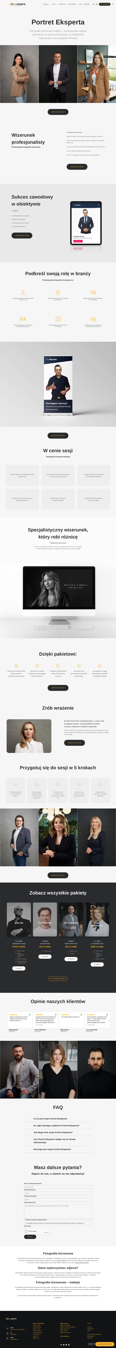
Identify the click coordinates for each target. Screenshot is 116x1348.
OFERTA (89, 1327)
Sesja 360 (35, 1336)
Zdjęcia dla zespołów (65, 1325)
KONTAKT (89, 1338)
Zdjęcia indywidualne (38, 1323)
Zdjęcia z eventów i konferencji (67, 1327)
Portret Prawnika (37, 1330)
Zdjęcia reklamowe (64, 1329)
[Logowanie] (96, 4)
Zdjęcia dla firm (64, 1323)
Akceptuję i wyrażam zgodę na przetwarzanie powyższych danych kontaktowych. (55, 1223)
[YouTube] (66, 1344)
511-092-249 (13, 1334)
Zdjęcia (45, 4)
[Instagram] (63, 1344)
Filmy (53, 4)
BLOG (88, 1330)
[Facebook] (61, 1344)
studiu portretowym (61, 1260)
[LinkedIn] (68, 1344)
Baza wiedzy (72, 4)
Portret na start (36, 1325)
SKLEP (89, 1323)
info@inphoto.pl (14, 1339)
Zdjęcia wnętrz (63, 1330)
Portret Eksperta (37, 1327)
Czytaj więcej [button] (13, 1025)
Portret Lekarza (37, 1329)
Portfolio (62, 4)
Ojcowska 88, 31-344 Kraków (17, 1329)
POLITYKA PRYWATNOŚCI (94, 1334)
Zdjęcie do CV (36, 1338)
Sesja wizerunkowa (37, 1332)
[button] (109, 1020)
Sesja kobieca (36, 1334)
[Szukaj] (112, 4)
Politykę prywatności (38, 1223)
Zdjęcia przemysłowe (65, 1332)
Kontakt (87, 4)
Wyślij (30, 1237)
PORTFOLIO (90, 1329)
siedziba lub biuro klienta (81, 1262)
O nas (80, 4)
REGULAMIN (90, 1336)
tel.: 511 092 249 (104, 4)
